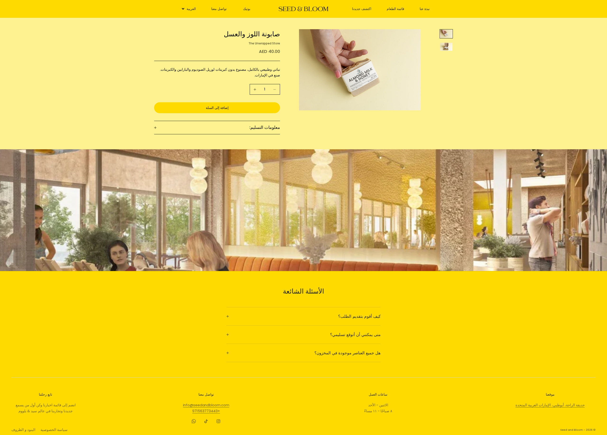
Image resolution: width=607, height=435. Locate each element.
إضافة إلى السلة (217, 107)
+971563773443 (206, 410)
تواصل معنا (219, 8)
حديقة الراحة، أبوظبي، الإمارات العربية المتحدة (550, 404)
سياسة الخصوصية (54, 429)
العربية (191, 8)
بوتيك (246, 8)
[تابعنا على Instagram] (218, 421)
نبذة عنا (425, 8)
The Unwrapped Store (264, 43)
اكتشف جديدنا (361, 8)
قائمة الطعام (395, 8)
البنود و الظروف (23, 429)
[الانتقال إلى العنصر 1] (446, 33)
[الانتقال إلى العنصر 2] (446, 46)
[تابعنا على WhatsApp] (193, 421)
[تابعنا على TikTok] (206, 421)
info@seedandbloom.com (206, 404)
